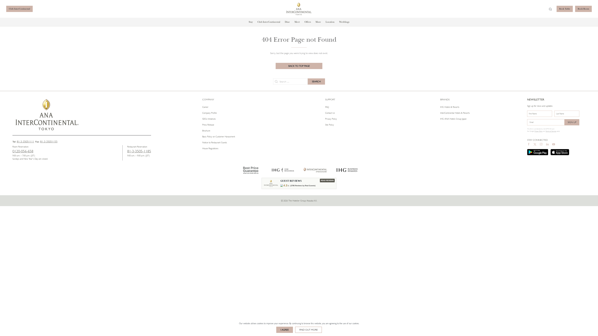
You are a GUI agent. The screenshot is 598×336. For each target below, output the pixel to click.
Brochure (206, 130)
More (318, 22)
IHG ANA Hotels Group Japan (453, 119)
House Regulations (210, 148)
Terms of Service (551, 131)
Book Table (564, 8)
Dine (287, 22)
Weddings (344, 22)
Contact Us (330, 113)
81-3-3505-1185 (139, 151)
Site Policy (329, 125)
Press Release (208, 125)
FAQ (327, 107)
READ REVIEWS (327, 180)
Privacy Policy (331, 119)
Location (330, 22)
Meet (297, 22)
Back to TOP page (299, 65)
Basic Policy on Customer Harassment (218, 136)
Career (205, 107)
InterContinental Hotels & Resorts (455, 113)
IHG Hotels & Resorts (449, 107)
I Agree (284, 329)
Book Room (583, 8)
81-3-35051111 (25, 141)
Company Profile (209, 113)
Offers (307, 22)
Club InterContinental (19, 8)
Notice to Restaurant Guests (214, 142)
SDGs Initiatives (209, 119)
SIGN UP (572, 122)
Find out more (308, 329)
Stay (251, 22)
